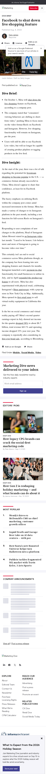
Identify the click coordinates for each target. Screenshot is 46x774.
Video (38, 352)
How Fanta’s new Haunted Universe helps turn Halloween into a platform (24, 548)
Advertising (27, 683)
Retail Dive (27, 712)
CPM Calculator (9, 715)
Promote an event (30, 694)
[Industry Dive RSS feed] (20, 665)
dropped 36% (22, 323)
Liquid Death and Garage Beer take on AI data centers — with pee (23, 535)
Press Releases (8, 704)
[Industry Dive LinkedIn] (4, 665)
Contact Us (7, 688)
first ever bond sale (10, 338)
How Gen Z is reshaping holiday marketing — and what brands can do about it (21, 489)
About (4, 680)
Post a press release (20, 643)
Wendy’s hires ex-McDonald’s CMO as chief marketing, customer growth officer (23, 520)
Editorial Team (8, 684)
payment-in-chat (34, 269)
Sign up (23, 391)
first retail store (24, 297)
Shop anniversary (21, 289)
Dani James (13, 35)
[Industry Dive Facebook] (9, 665)
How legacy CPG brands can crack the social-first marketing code (21, 442)
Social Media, (28, 352)
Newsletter (7, 692)
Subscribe (33, 8)
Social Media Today (31, 716)
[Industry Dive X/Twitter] (14, 665)
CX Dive (26, 708)
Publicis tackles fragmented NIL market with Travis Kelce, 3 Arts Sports (25, 562)
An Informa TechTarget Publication (23, 2)
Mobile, (17, 352)
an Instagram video (33, 236)
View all (6, 643)
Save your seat (11, 768)
